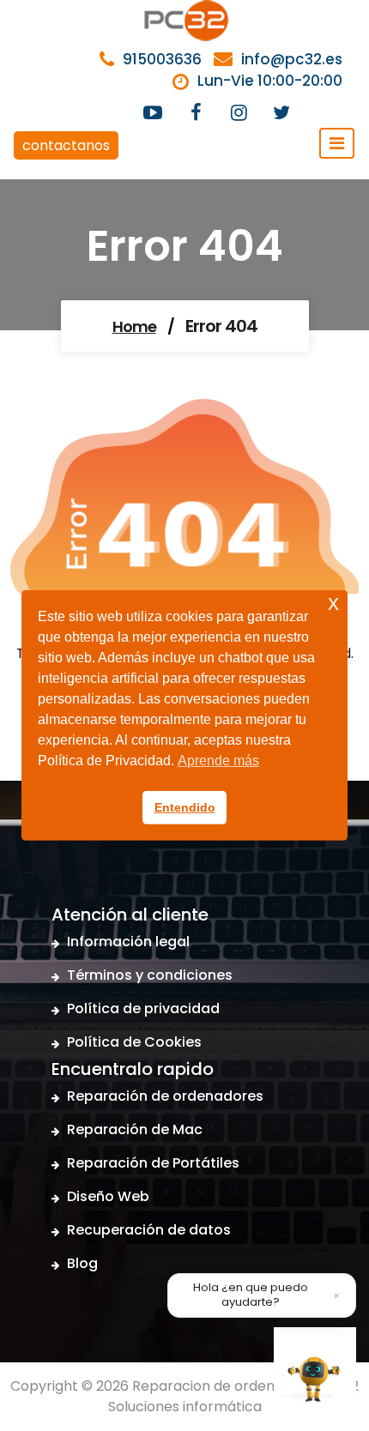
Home (134, 326)
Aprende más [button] (218, 760)
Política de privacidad (143, 1008)
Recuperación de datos (149, 1230)
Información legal (128, 941)
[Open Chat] (315, 1368)
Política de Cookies (134, 1042)
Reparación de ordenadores (165, 1096)
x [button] (333, 603)
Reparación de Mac (135, 1129)
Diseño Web (108, 1196)
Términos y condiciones (150, 975)
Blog (82, 1263)
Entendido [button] (184, 807)
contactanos (66, 145)
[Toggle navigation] (336, 143)
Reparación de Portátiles (153, 1163)
